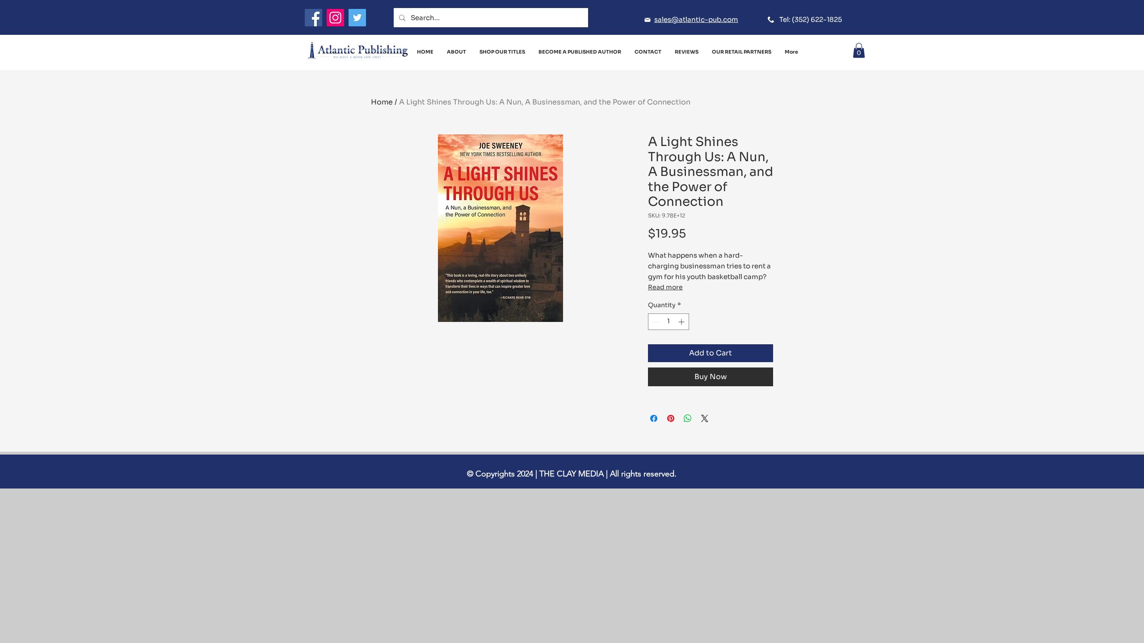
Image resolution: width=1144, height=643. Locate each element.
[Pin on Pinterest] (670, 418)
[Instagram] (335, 17)
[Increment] (682, 322)
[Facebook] (313, 17)
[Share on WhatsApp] (687, 418)
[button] (859, 50)
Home (382, 102)
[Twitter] (357, 17)
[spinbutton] (668, 322)
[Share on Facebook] (653, 418)
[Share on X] (704, 418)
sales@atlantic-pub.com (696, 19)
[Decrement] (654, 322)
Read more (665, 287)
